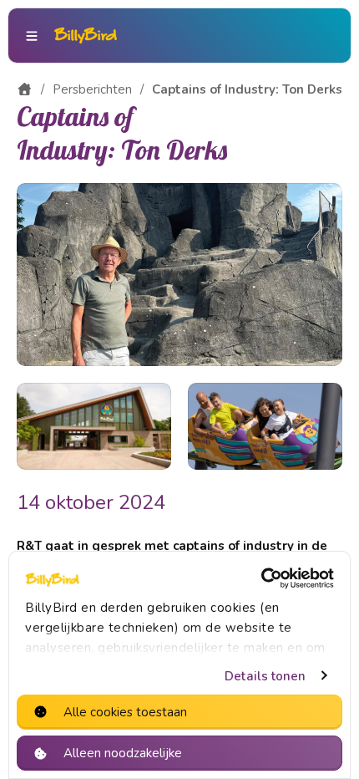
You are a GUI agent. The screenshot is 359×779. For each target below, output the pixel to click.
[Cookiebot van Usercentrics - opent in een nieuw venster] (261, 578)
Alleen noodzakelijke (122, 753)
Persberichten (92, 89)
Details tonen (265, 676)
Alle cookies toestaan (125, 712)
